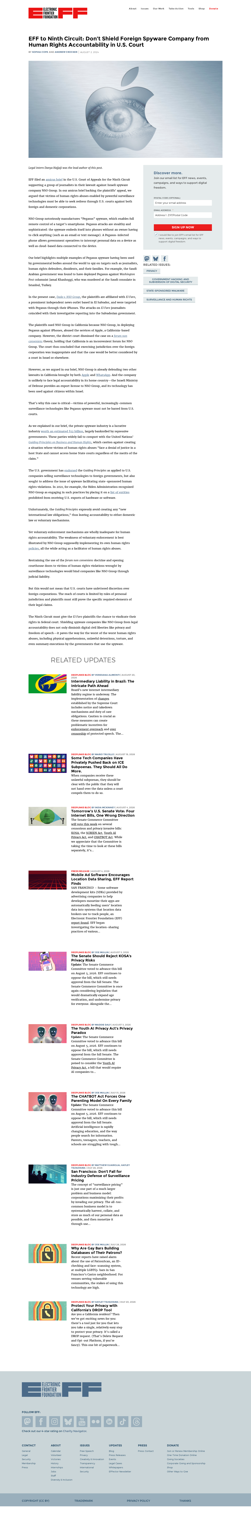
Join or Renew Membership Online (186, 1451)
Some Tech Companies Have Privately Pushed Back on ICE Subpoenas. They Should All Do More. (99, 764)
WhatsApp (103, 375)
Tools (191, 8)
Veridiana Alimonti (107, 675)
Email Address (162, 210)
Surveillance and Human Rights (169, 299)
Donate (213, 8)
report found (80, 922)
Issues (145, 8)
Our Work (158, 8)
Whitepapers (116, 1467)
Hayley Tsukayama (106, 1302)
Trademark (83, 1500)
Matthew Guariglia (107, 1165)
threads (136, 1421)
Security (26, 1459)
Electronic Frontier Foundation (58, 15)
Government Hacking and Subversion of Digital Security (170, 281)
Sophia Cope (40, 52)
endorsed (70, 470)
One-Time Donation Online (182, 1455)
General (26, 1451)
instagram (54, 1421)
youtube (81, 1421)
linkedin (109, 1421)
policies (34, 548)
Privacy (152, 270)
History (54, 1463)
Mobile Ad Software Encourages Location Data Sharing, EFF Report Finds (102, 879)
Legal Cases (115, 1463)
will (74, 824)
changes (103, 698)
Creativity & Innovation (92, 1459)
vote (80, 824)
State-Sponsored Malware (165, 290)
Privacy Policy (138, 1500)
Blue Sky (68, 1421)
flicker (95, 1421)
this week (90, 824)
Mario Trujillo (104, 754)
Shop (202, 8)
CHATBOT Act (103, 837)
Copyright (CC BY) (35, 1500)
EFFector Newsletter (120, 1471)
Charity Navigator (74, 1431)
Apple (85, 375)
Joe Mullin (102, 952)
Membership (29, 1463)
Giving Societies (175, 1459)
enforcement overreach (87, 729)
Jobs (53, 1471)
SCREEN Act (94, 833)
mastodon (27, 1421)
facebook (41, 1421)
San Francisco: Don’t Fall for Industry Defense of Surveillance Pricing (100, 1175)
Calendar (56, 1451)
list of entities (119, 492)
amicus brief (54, 179)
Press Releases (117, 1455)
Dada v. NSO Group (68, 297)
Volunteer (56, 1455)
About (133, 8)
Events (112, 1459)
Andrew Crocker (66, 52)
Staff (53, 1475)
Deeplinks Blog (81, 675)
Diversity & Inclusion (61, 1479)
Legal (25, 1455)
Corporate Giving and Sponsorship (186, 1463)
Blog (111, 1451)
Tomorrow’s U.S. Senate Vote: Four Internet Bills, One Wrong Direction (103, 813)
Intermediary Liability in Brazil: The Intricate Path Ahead (102, 683)
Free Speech (87, 1451)
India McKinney (105, 807)
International (87, 1467)
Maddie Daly (103, 1024)
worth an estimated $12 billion (62, 431)
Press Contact (146, 1451)
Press (25, 1467)
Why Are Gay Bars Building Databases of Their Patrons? (96, 1250)
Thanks (185, 1500)
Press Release (80, 871)
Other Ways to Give (177, 1471)
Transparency (87, 1463)
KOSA (75, 833)
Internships (57, 1467)
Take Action (176, 8)
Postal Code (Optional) (167, 198)
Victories (56, 1459)
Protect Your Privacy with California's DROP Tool (94, 1307)
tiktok (122, 1421)
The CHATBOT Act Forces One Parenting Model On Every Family (101, 1098)
